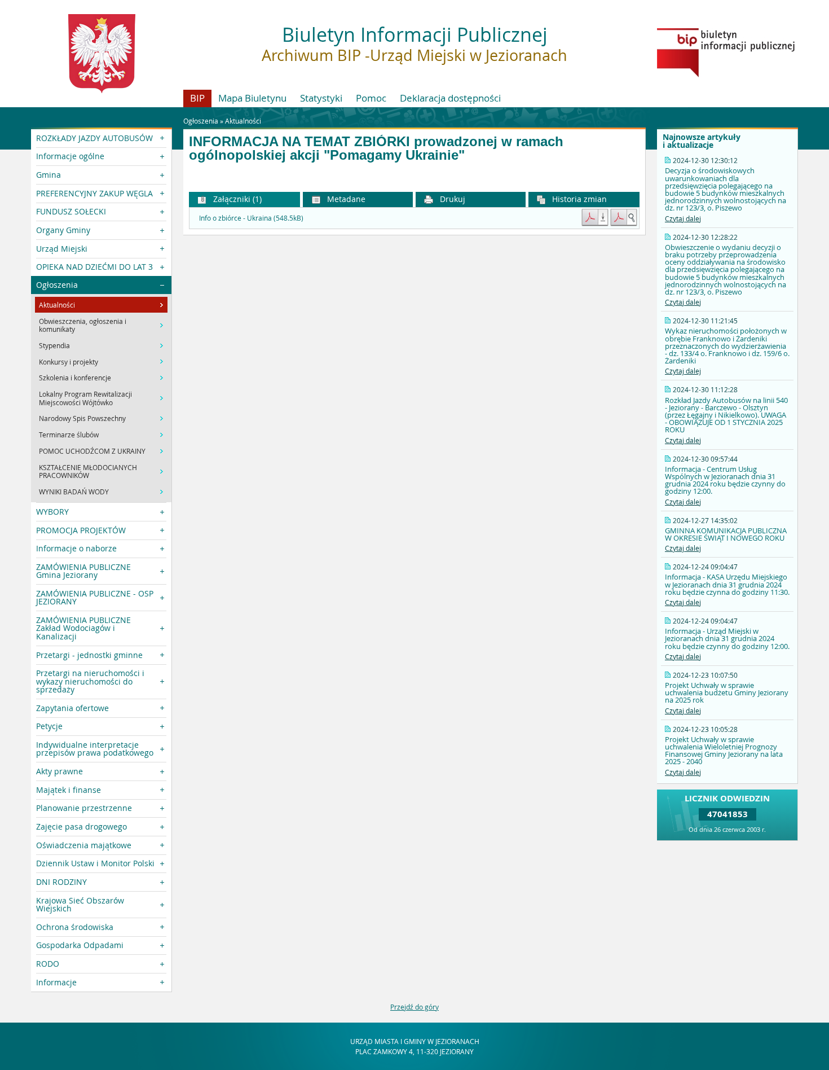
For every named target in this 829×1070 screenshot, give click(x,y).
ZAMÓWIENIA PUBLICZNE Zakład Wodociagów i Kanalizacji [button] (83, 628)
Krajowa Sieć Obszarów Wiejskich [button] (80, 904)
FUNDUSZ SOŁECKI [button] (71, 211)
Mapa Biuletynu (252, 97)
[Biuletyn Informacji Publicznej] (726, 74)
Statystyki (321, 97)
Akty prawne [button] (59, 771)
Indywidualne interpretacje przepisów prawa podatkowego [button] (94, 748)
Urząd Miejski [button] (61, 248)
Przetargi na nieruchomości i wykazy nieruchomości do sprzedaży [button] (90, 681)
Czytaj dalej (683, 218)
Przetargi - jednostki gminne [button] (89, 655)
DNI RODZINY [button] (61, 881)
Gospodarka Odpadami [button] (80, 945)
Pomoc (371, 97)
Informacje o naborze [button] (76, 548)
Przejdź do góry (414, 1006)
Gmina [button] (48, 174)
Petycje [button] (49, 726)
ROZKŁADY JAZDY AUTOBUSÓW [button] (94, 138)
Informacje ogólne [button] (70, 156)
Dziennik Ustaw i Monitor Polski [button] (95, 863)
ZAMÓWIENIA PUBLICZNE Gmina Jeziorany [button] (83, 571)
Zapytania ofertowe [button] (72, 708)
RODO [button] (47, 963)
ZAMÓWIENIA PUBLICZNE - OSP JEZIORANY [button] (94, 597)
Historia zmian (578, 199)
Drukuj (451, 199)
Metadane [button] (345, 199)
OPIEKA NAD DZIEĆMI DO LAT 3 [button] (94, 266)
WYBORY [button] (52, 511)
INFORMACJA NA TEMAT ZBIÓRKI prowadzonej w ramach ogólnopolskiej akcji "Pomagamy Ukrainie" (376, 148)
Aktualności (243, 120)
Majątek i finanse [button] (68, 789)
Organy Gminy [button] (63, 230)
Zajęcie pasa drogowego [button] (81, 826)
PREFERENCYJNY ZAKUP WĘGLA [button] (94, 193)
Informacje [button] (56, 982)
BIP (197, 97)
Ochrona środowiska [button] (74, 927)
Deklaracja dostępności (450, 97)
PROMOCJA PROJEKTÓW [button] (81, 530)
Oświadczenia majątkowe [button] (83, 845)
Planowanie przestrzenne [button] (84, 808)
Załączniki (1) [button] (236, 199)
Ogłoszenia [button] (57, 284)
